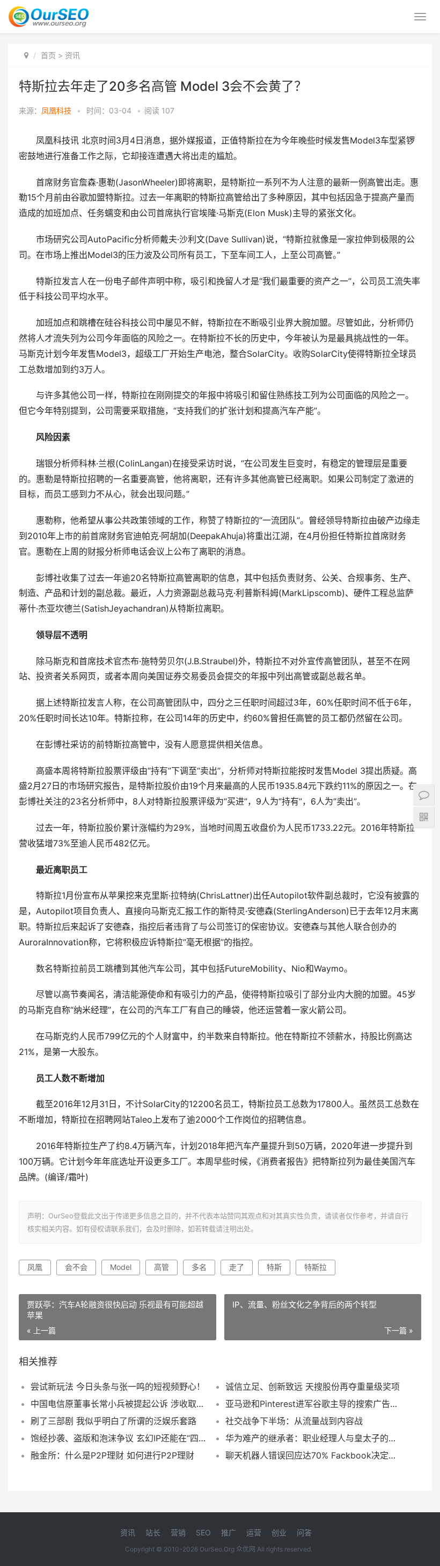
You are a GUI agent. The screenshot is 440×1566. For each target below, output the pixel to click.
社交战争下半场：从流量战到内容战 (294, 1421)
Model (120, 1267)
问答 (304, 1532)
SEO (203, 1532)
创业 (279, 1532)
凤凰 (34, 1267)
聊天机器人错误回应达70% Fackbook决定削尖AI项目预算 (313, 1455)
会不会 (76, 1267)
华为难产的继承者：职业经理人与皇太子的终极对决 (313, 1438)
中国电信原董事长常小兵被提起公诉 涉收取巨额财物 (118, 1403)
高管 (161, 1267)
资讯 (72, 55)
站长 (152, 1532)
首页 (48, 55)
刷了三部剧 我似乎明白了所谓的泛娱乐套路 (113, 1421)
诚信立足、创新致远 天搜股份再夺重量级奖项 (312, 1386)
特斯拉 (315, 1267)
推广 (228, 1532)
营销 (178, 1532)
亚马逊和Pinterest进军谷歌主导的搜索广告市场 (313, 1403)
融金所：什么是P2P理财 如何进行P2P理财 (112, 1455)
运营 (253, 1532)
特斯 (274, 1267)
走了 (236, 1267)
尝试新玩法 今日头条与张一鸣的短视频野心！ (118, 1386)
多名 (199, 1267)
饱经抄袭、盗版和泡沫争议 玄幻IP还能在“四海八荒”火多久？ (118, 1438)
